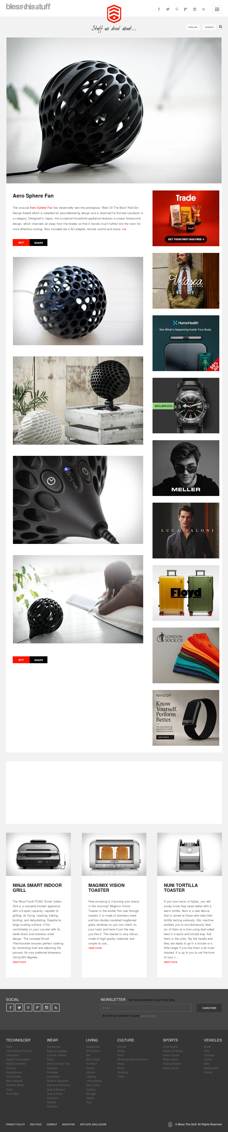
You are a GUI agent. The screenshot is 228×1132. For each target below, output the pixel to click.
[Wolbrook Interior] (186, 406)
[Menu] (217, 9)
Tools (9, 1089)
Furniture (91, 1063)
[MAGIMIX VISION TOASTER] (114, 854)
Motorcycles (211, 1068)
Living (92, 1040)
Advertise (68, 1124)
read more (19, 962)
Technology (18, 1040)
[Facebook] (159, 9)
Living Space (94, 1080)
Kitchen (90, 1072)
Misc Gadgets (14, 1080)
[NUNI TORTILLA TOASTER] (189, 854)
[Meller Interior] (186, 468)
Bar (88, 1055)
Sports (170, 1040)
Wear (52, 1040)
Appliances (93, 1046)
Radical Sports (172, 1063)
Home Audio (13, 1076)
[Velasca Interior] (186, 281)
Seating (91, 1089)
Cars (207, 1051)
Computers (12, 1055)
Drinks (121, 1051)
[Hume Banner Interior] (186, 343)
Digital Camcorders (17, 1059)
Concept (209, 1055)
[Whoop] (186, 718)
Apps (9, 1046)
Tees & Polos (55, 1093)
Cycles (208, 1059)
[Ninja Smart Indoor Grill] (38, 854)
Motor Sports (170, 1059)
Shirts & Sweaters (57, 1080)
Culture (125, 1040)
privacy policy (148, 1015)
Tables (90, 1098)
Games (90, 1068)
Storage (91, 1093)
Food (120, 1055)
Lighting (91, 1076)
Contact (52, 1124)
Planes (208, 1072)
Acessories (53, 1046)
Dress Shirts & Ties (58, 1063)
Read (120, 1068)
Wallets (51, 1102)
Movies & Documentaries (132, 1059)
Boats (207, 1046)
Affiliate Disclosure (93, 1124)
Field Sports (170, 1046)
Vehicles (213, 1040)
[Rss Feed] (203, 9)
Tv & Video (12, 1093)
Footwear (52, 1072)
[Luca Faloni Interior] (186, 530)
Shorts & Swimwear (59, 1085)
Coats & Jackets (56, 1055)
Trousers (52, 1098)
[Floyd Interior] (186, 593)
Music (120, 1063)
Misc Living (93, 1085)
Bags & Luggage (57, 1051)
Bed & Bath (93, 1059)
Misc (207, 1063)
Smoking (122, 1072)
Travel (121, 1076)
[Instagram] (194, 9)
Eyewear (52, 1068)
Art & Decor (93, 1051)
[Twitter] (168, 9)
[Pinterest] (177, 9)
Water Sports (171, 1068)
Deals (50, 1059)
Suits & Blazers (56, 1089)
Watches (52, 1106)
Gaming (11, 1068)
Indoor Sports (171, 1055)
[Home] (114, 13)
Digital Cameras (16, 1063)
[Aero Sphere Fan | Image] (114, 110)
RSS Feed (35, 1124)
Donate (121, 1046)
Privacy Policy (15, 1124)
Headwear (53, 1076)
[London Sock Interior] (186, 655)
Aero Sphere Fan (41, 207)
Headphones (14, 1072)
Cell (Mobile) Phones (19, 1051)
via (124, 229)
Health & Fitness (173, 1051)
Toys (89, 1102)
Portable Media (15, 1085)
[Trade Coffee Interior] (186, 218)
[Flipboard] (185, 9)
